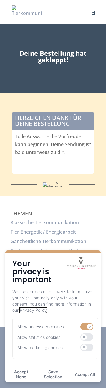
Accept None (21, 374)
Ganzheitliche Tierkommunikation (48, 241)
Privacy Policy (33, 310)
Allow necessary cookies (40, 326)
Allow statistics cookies (38, 337)
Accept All (85, 374)
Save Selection (53, 374)
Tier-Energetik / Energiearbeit (43, 232)
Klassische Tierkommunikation (45, 222)
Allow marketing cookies (40, 347)
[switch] (86, 326)
